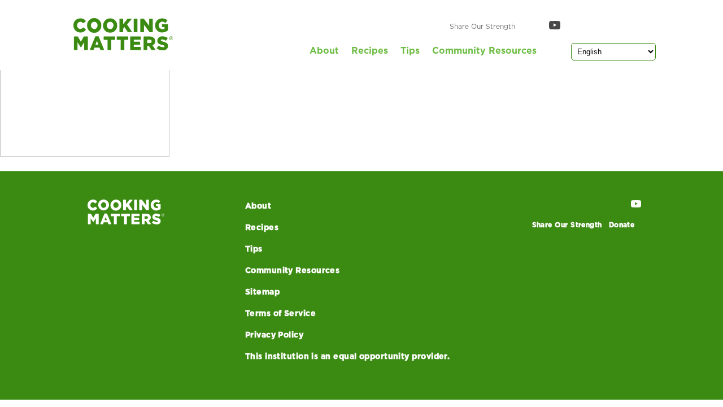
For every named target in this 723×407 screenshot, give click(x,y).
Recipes (369, 50)
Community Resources (484, 50)
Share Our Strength (482, 26)
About (324, 50)
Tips (410, 50)
